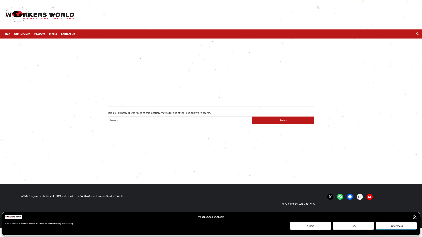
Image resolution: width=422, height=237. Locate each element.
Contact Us (68, 34)
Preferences (396, 225)
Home (6, 34)
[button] (415, 216)
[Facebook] (350, 197)
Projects (39, 34)
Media (53, 34)
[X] (330, 197)
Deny (353, 225)
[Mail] (360, 197)
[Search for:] (180, 120)
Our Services (22, 34)
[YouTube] (370, 197)
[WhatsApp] (340, 197)
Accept (310, 225)
